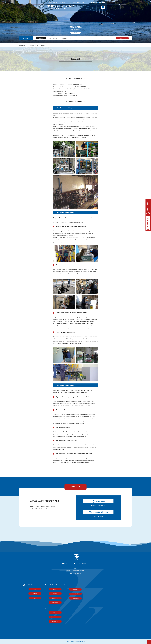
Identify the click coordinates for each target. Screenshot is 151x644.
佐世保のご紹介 (55, 621)
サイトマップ (75, 593)
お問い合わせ (75, 589)
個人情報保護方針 (75, 598)
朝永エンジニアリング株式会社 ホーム (28, 45)
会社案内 (55, 589)
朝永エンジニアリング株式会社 (75, 563)
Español (43, 45)
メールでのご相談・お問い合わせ (99, 512)
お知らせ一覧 (55, 602)
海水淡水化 (35, 589)
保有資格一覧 (55, 598)
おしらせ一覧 (122, 38)
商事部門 (35, 598)
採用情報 (55, 593)
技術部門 (35, 593)
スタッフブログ (55, 612)
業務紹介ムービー (55, 617)
